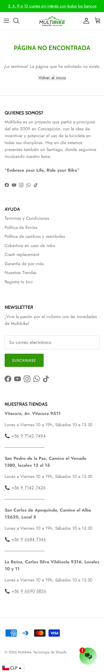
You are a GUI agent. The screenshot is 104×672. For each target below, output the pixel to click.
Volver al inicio (52, 77)
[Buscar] (19, 20)
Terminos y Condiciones (27, 218)
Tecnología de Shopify (49, 652)
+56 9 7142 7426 (29, 488)
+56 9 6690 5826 (29, 591)
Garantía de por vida (24, 264)
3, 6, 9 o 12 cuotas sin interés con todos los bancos (52, 6)
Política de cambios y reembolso (35, 236)
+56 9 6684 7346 (29, 539)
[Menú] (6, 20)
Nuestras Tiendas (20, 272)
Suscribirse (24, 360)
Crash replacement (22, 254)
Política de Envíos (21, 227)
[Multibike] (52, 21)
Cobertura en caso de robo (30, 245)
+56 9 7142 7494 (29, 436)
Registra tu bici (19, 282)
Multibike (24, 652)
